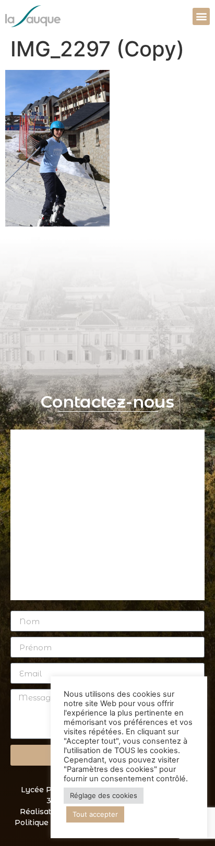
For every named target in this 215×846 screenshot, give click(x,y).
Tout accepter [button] (95, 814)
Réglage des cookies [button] (103, 795)
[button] (201, 16)
